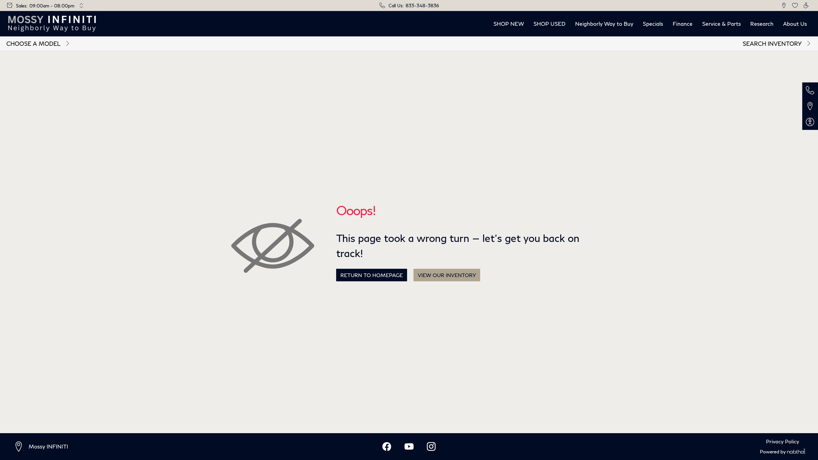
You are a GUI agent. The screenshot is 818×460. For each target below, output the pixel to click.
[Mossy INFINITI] (52, 24)
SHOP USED (549, 23)
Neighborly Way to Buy (604, 23)
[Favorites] (795, 5)
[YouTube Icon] (409, 447)
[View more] (81, 5)
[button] (783, 5)
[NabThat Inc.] (796, 452)
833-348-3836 (422, 5)
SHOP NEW (508, 23)
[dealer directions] (21, 446)
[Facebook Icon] (387, 447)
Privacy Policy (782, 441)
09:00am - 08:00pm (51, 5)
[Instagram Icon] (431, 447)
